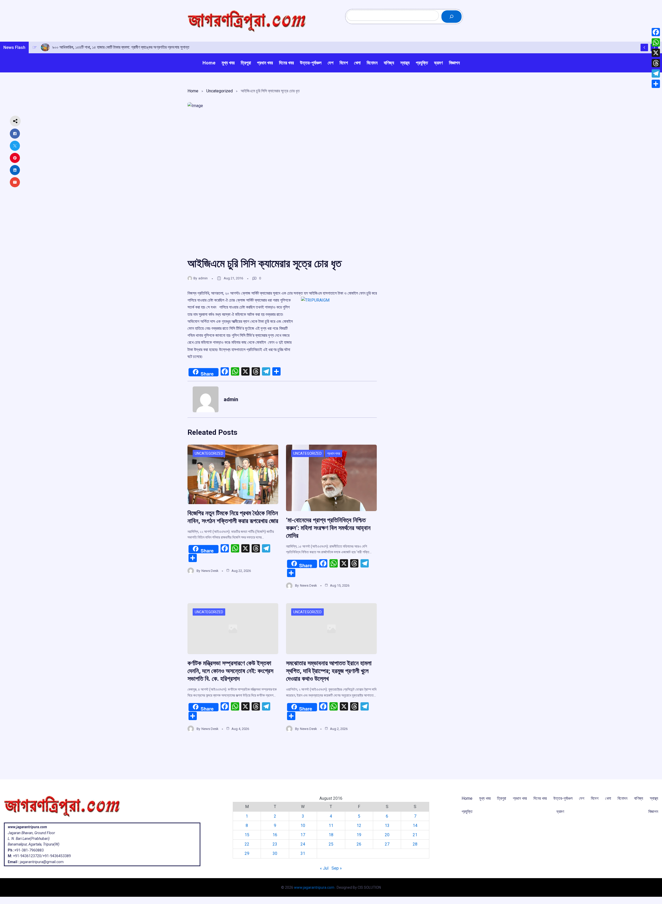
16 (275, 834)
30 (275, 853)
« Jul (324, 868)
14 (415, 825)
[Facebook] (656, 32)
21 (415, 834)
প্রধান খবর (333, 453)
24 (302, 844)
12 (359, 825)
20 (387, 834)
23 (275, 844)
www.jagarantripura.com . (315, 887)
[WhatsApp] (656, 42)
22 (247, 844)
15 (247, 834)
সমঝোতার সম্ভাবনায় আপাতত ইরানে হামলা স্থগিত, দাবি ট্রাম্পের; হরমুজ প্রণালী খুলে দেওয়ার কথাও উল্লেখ (329, 671)
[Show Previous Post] (644, 47)
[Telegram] (656, 73)
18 (331, 834)
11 (331, 825)
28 (415, 844)
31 (302, 853)
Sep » (337, 868)
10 (302, 825)
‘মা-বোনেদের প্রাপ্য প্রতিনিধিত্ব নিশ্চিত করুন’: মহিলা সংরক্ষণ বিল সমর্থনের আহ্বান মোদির (328, 528)
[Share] (656, 84)
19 (359, 834)
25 (331, 844)
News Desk (210, 571)
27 (387, 844)
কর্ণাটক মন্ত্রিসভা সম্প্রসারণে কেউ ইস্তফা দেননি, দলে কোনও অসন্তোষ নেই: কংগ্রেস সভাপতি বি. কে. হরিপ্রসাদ (230, 671)
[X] (656, 53)
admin (203, 278)
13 (387, 825)
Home (192, 90)
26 (359, 844)
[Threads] (656, 63)
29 (247, 853)
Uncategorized (219, 90)
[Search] (451, 16)
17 (302, 834)
